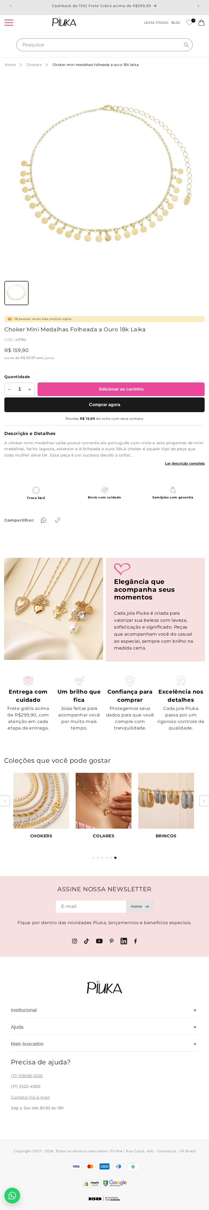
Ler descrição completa (185, 463)
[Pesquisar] (186, 45)
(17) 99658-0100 (27, 1075)
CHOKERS (41, 835)
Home (10, 65)
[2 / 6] (98, 858)
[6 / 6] (115, 858)
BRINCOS (166, 835)
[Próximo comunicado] (198, 6)
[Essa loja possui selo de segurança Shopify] (91, 1184)
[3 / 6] (102, 858)
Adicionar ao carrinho (121, 389)
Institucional (103, 1010)
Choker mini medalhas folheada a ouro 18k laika (96, 65)
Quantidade (17, 376)
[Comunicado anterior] (11, 6)
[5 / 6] (111, 858)
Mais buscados (103, 1044)
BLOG (176, 22)
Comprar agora (104, 404)
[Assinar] (139, 906)
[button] (9, 23)
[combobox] (104, 45)
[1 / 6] (94, 858)
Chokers (33, 65)
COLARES (103, 835)
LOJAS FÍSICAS (156, 22)
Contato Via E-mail (30, 1097)
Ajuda (103, 1027)
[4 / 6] (107, 858)
